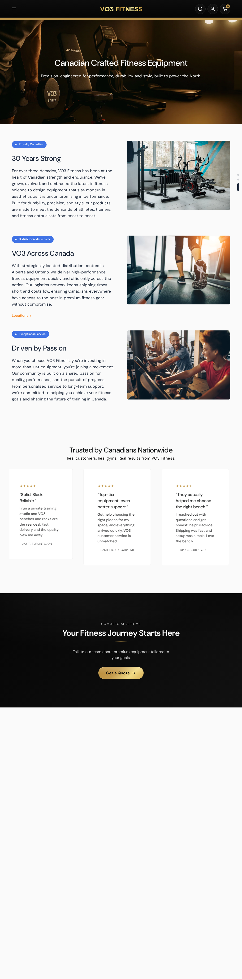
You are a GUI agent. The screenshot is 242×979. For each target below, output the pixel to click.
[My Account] (212, 9)
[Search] (200, 9)
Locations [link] (20, 315)
